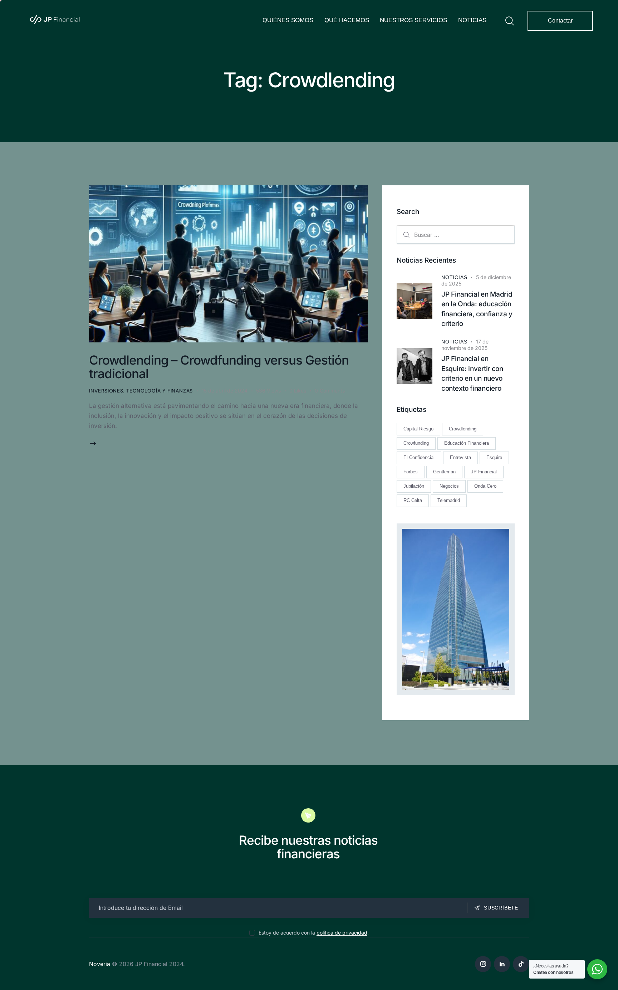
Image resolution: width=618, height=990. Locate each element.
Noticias (454, 277)
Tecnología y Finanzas (159, 390)
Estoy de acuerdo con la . (313, 933)
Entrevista (460, 457)
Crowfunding (416, 443)
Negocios (449, 486)
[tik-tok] (521, 964)
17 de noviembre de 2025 (465, 344)
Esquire (494, 457)
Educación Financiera (466, 443)
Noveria (99, 963)
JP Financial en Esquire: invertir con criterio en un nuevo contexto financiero (472, 373)
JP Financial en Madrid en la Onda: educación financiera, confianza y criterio (476, 309)
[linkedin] (502, 964)
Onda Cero (485, 486)
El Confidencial (419, 457)
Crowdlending (462, 429)
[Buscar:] (456, 234)
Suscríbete (501, 908)
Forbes (410, 472)
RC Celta (412, 500)
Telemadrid (448, 500)
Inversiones (106, 390)
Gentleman (444, 472)
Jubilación (413, 486)
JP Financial (484, 472)
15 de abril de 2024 (224, 390)
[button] (302, 391)
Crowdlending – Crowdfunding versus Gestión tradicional (219, 366)
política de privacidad (342, 933)
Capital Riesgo (418, 429)
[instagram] (483, 964)
